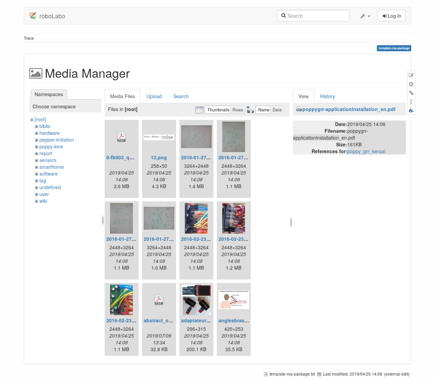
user (44, 194)
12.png (159, 157)
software (48, 173)
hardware (49, 132)
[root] (40, 119)
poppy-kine (51, 146)
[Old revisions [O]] (411, 84)
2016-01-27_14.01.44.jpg (171, 238)
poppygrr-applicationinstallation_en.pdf (349, 109)
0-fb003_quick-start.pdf (133, 157)
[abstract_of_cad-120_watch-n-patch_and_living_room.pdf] (159, 300)
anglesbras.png (237, 320)
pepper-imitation (56, 139)
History (327, 96)
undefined (50, 187)
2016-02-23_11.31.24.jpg (209, 238)
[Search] (283, 15)
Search (181, 96)
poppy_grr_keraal (366, 151)
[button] (365, 15)
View (303, 96)
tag (42, 180)
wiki (43, 200)
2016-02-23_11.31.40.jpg (246, 238)
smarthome (51, 166)
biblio (45, 126)
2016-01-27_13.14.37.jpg (209, 157)
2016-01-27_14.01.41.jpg (134, 238)
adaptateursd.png (202, 320)
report (45, 153)
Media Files (122, 96)
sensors (47, 160)
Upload (154, 96)
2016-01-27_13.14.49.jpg (246, 157)
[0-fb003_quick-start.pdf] (121, 137)
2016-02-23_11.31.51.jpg (134, 320)
